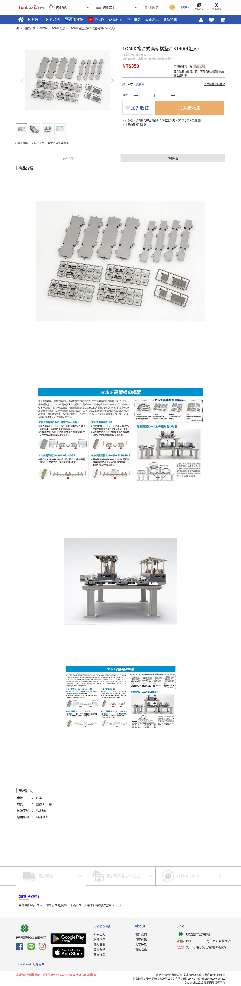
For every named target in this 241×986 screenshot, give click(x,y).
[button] (112, 80)
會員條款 (99, 949)
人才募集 (141, 944)
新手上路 (99, 934)
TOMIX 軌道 (58, 28)
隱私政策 (141, 949)
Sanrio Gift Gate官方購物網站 (206, 947)
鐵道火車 (29, 28)
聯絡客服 (99, 944)
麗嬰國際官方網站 (198, 934)
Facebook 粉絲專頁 (31, 964)
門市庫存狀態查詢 (214, 84)
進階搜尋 (185, 7)
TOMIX (43, 28)
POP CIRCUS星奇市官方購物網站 (208, 941)
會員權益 (99, 954)
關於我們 (141, 934)
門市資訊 (141, 939)
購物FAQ (99, 939)
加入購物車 (189, 107)
